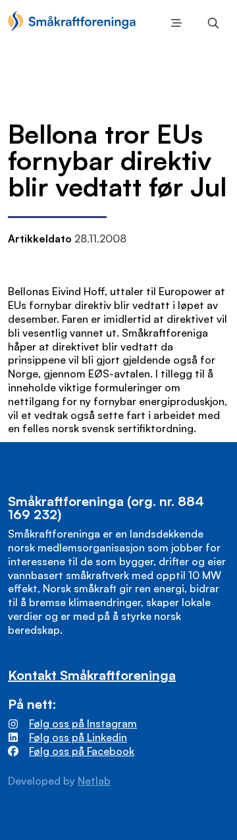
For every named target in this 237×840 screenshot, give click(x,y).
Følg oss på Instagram (83, 723)
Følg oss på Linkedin (78, 737)
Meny (173, 23)
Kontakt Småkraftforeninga (92, 675)
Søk (210, 23)
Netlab (94, 780)
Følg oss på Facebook (81, 751)
